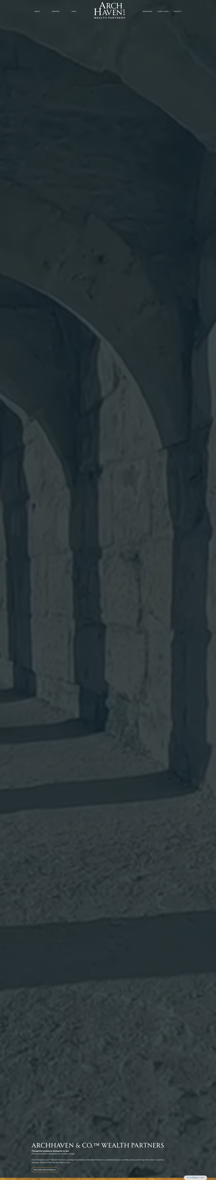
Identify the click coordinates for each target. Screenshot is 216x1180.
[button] (37, 11)
